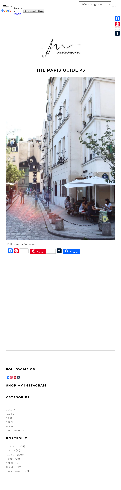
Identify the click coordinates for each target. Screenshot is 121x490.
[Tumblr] (117, 33)
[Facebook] (117, 18)
